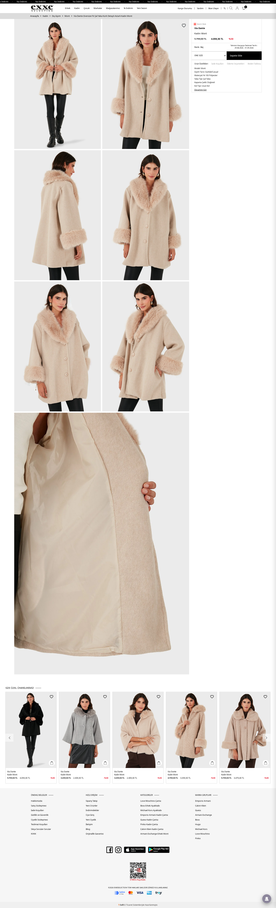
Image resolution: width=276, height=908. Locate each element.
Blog (88, 829)
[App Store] (135, 851)
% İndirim (128, 8)
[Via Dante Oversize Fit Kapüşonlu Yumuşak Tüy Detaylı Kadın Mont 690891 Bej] (191, 730)
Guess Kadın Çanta (149, 819)
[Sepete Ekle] (52, 763)
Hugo (198, 824)
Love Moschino (202, 833)
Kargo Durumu (185, 8)
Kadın (77, 8)
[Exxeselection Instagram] (118, 851)
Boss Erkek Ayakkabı (150, 805)
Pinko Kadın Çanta (149, 824)
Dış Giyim (56, 16)
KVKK (33, 833)
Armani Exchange (203, 815)
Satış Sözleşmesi (38, 805)
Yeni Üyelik (91, 819)
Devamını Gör (200, 90)
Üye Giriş (90, 815)
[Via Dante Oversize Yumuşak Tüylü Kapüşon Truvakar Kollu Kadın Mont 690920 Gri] (84, 730)
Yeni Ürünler (91, 805)
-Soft (121, 905)
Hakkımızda (36, 801)
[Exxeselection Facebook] (109, 851)
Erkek (67, 8)
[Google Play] (159, 851)
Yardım (200, 8)
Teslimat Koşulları (39, 824)
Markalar (98, 8)
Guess (198, 810)
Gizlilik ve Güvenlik (39, 815)
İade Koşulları (217, 64)
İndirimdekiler (92, 810)
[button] (9, 738)
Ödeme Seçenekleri (235, 64)
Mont (67, 16)
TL (225, 8)
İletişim (89, 824)
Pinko (198, 838)
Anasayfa (34, 16)
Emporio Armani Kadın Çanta (154, 815)
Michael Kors (201, 829)
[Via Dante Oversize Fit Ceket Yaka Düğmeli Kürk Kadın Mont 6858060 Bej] (245, 730)
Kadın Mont (12, 774)
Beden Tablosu (254, 64)
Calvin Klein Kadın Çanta (151, 829)
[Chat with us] (266, 898)
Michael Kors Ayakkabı (151, 810)
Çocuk (87, 8)
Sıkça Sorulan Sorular (41, 829)
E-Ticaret (128, 905)
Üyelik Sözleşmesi (39, 819)
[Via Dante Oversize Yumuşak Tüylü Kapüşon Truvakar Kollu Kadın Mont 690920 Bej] (138, 730)
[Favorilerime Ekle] (51, 696)
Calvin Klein (200, 805)
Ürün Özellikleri (201, 64)
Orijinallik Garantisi (94, 833)
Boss (197, 819)
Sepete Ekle (236, 55)
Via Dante (199, 28)
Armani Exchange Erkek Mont (154, 833)
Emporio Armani (203, 801)
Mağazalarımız (113, 8)
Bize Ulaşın (213, 8)
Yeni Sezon (142, 8)
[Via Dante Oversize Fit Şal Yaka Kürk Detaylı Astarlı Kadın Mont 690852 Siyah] (31, 730)
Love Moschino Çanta (150, 801)
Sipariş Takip (91, 801)
